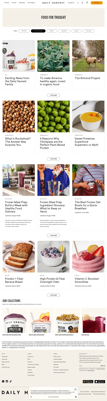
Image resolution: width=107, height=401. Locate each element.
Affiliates (56, 364)
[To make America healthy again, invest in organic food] (53, 65)
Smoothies (5, 356)
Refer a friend (57, 356)
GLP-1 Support (31, 2)
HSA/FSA (30, 372)
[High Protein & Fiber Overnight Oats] (53, 265)
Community (88, 30)
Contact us (30, 356)
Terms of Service (84, 391)
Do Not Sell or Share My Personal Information (79, 394)
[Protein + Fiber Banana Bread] (19, 265)
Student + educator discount (61, 370)
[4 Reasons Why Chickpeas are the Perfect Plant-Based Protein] (53, 127)
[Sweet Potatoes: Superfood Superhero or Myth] (88, 127)
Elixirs (3, 364)
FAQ (29, 359)
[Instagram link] (7, 381)
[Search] (78, 2)
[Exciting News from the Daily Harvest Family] (19, 65)
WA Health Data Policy (99, 394)
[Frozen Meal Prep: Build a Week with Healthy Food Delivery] (19, 197)
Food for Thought (38, 30)
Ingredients (64, 30)
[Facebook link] (3, 381)
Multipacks (22, 2)
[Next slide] (105, 322)
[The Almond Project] (88, 65)
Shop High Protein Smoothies (12, 335)
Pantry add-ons (6, 367)
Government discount (59, 372)
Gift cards (56, 367)
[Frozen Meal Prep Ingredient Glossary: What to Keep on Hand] (53, 197)
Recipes (76, 30)
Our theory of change (33, 364)
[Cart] (86, 2)
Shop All (96, 2)
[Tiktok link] (10, 381)
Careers (30, 370)
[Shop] (15, 321)
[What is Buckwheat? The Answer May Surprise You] (19, 127)
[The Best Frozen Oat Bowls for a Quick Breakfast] (88, 197)
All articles (24, 30)
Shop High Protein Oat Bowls (64, 335)
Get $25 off (71, 2)
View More (53, 95)
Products (6, 2)
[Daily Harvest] (53, 3)
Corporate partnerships (60, 362)
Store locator (31, 375)
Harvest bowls (5, 362)
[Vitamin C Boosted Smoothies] (88, 265)
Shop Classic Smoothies (36, 335)
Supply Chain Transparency (98, 391)
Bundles (14, 2)
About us (30, 362)
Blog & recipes (31, 367)
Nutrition (52, 30)
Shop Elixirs (85, 335)
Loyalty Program (58, 359)
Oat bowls (4, 359)
